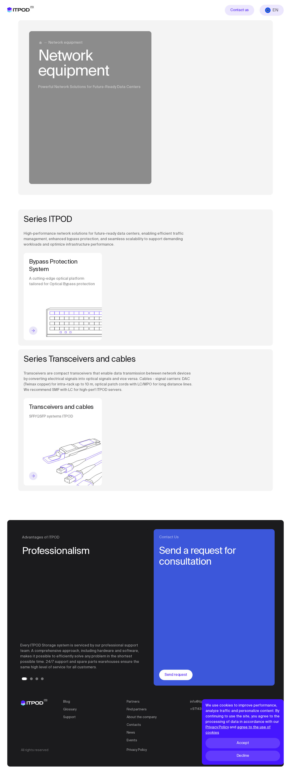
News (131, 732)
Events (132, 740)
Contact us (239, 10)
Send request (176, 675)
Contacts (134, 725)
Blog (66, 701)
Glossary (70, 709)
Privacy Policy (137, 750)
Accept (243, 743)
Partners (133, 701)
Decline (243, 756)
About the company (142, 717)
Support (69, 717)
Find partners (137, 709)
